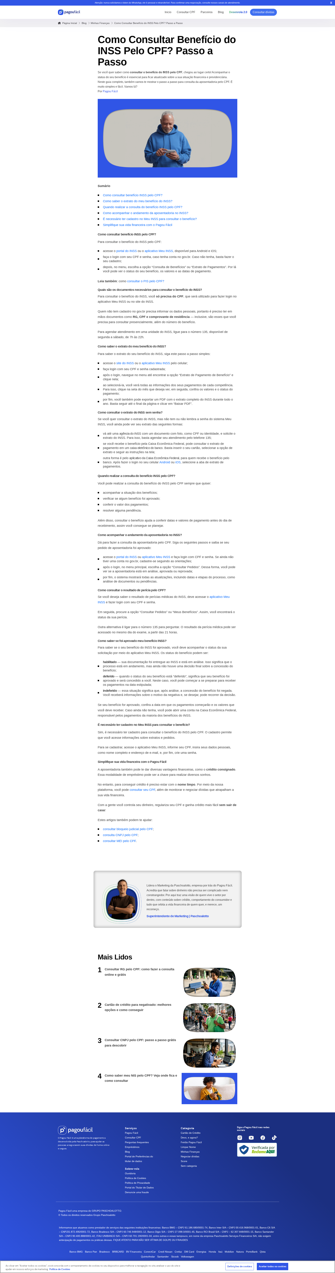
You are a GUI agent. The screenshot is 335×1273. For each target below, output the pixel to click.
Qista (263, 1251)
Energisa (201, 1251)
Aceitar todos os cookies (272, 1266)
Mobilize (229, 1251)
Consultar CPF (186, 12)
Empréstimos (132, 1147)
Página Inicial (69, 23)
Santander (163, 1256)
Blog (221, 12)
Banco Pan (91, 1251)
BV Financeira (134, 1251)
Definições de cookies (239, 1266)
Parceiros (207, 12)
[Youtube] (251, 1138)
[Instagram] (240, 1138)
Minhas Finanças (100, 23)
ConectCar (150, 1251)
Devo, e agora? (189, 1137)
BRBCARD (118, 1251)
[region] (167, 1267)
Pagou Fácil (131, 1132)
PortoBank (252, 1251)
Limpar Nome (188, 1147)
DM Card (189, 1251)
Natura (240, 1251)
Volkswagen (187, 1256)
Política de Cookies (135, 1178)
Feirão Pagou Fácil (191, 1142)
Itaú (220, 1251)
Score (184, 1161)
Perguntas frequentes (137, 1142)
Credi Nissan (165, 1251)
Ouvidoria (130, 1173)
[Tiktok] (274, 1138)
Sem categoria (189, 1165)
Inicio (168, 12)
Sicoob (175, 1256)
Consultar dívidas (263, 12)
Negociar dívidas (190, 1156)
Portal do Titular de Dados (139, 1187)
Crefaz (178, 1251)
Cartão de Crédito (190, 1132)
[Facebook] (263, 1138)
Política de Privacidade (137, 1182)
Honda (212, 1251)
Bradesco (104, 1251)
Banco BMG (76, 1251)
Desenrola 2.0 (238, 12)
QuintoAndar (148, 1256)
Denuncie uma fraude (137, 1192)
